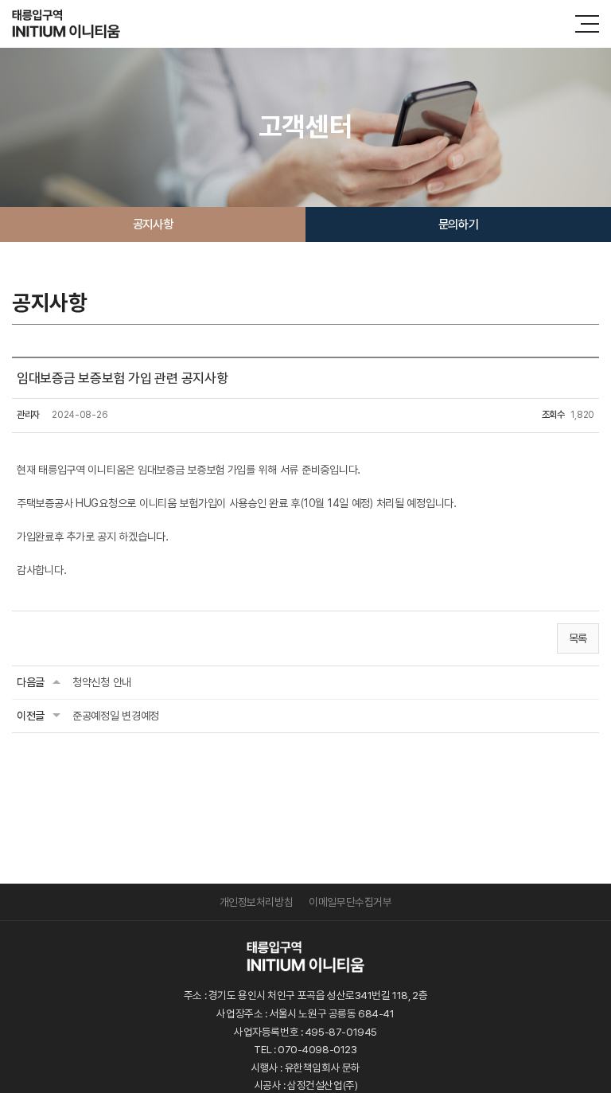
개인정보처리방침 (257, 902)
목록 (578, 638)
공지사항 (153, 224)
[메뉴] (587, 24)
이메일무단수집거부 (350, 902)
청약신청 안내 (101, 682)
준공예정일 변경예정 (115, 715)
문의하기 (458, 224)
